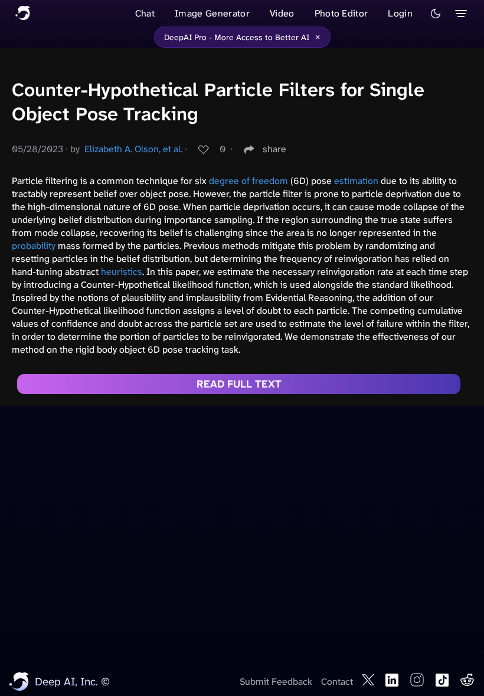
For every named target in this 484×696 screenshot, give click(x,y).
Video (282, 13)
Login (400, 13)
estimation (356, 181)
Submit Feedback (276, 681)
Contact (337, 681)
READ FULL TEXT (239, 384)
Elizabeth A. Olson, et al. (133, 149)
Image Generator (212, 13)
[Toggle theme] (435, 13)
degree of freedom (248, 181)
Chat (145, 13)
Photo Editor (341, 13)
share (274, 149)
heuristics (121, 271)
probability (33, 245)
